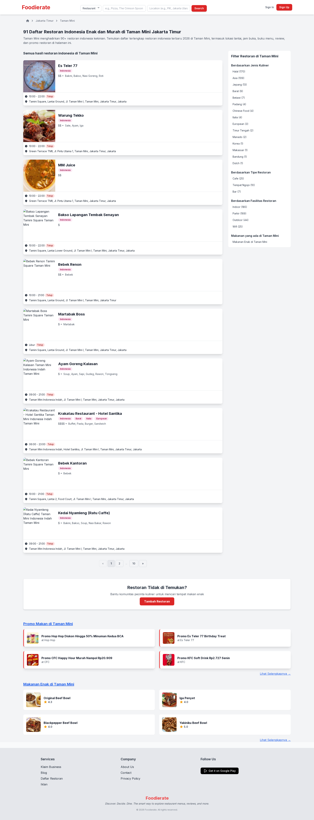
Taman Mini (67, 20)
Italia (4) (237, 117)
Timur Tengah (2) (243, 130)
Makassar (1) (240, 150)
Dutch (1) (238, 163)
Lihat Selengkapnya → (275, 673)
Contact (126, 772)
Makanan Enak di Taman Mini (250, 241)
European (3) (240, 123)
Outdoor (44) (241, 220)
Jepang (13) (240, 84)
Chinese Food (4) (243, 110)
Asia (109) (238, 78)
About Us (127, 767)
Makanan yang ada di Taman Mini (255, 236)
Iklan (44, 784)
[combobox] (124, 8)
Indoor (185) (240, 206)
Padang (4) (239, 104)
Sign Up (284, 7)
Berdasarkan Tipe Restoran (251, 172)
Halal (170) (239, 71)
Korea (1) (238, 143)
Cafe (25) (238, 178)
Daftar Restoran (52, 778)
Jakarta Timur (44, 20)
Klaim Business (51, 767)
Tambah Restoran (157, 601)
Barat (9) (238, 91)
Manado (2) (240, 137)
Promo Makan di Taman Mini (48, 624)
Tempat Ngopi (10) (244, 185)
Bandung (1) (240, 156)
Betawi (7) (239, 97)
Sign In (269, 7)
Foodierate (36, 7)
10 (133, 563)
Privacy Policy (130, 778)
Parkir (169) (239, 213)
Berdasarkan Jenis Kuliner (250, 65)
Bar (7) (237, 191)
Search (199, 8)
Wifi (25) (238, 226)
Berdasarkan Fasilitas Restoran (253, 201)
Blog (44, 772)
